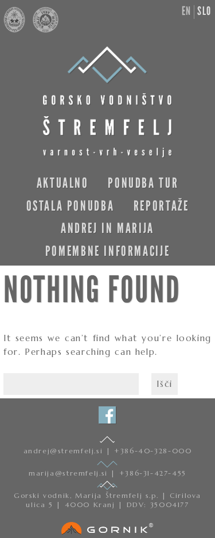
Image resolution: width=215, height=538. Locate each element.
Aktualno (63, 183)
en (186, 11)
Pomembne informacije (107, 251)
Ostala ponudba (70, 205)
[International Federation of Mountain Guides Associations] (43, 30)
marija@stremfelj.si (70, 473)
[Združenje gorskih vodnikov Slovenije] (15, 30)
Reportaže (161, 205)
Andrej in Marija (107, 228)
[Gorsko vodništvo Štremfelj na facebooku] (107, 415)
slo (204, 11)
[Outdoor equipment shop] (107, 526)
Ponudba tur (143, 183)
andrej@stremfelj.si (65, 450)
